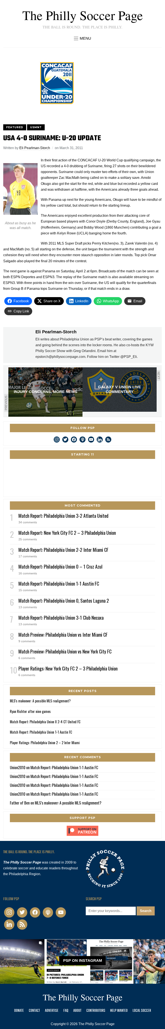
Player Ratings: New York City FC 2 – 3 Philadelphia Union (68, 668)
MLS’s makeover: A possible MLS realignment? (40, 700)
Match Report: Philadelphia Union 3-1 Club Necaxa (61, 617)
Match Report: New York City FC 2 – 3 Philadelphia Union (67, 532)
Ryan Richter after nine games (30, 711)
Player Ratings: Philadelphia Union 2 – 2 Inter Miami (45, 742)
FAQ (65, 1011)
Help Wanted (119, 1011)
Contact (34, 1011)
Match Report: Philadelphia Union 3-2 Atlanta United (63, 515)
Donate (19, 1011)
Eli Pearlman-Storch (34, 148)
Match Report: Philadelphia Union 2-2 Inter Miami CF (63, 549)
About (77, 1011)
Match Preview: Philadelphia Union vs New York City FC (65, 651)
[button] (82, 38)
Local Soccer (142, 1011)
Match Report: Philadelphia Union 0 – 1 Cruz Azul (60, 566)
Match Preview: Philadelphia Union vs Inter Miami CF (63, 634)
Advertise (51, 1011)
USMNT (36, 127)
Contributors (95, 1011)
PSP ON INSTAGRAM (82, 961)
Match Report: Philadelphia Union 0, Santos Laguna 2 (63, 600)
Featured (14, 127)
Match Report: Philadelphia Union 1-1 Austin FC (58, 583)
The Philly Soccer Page (82, 15)
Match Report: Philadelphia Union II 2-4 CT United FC (45, 721)
